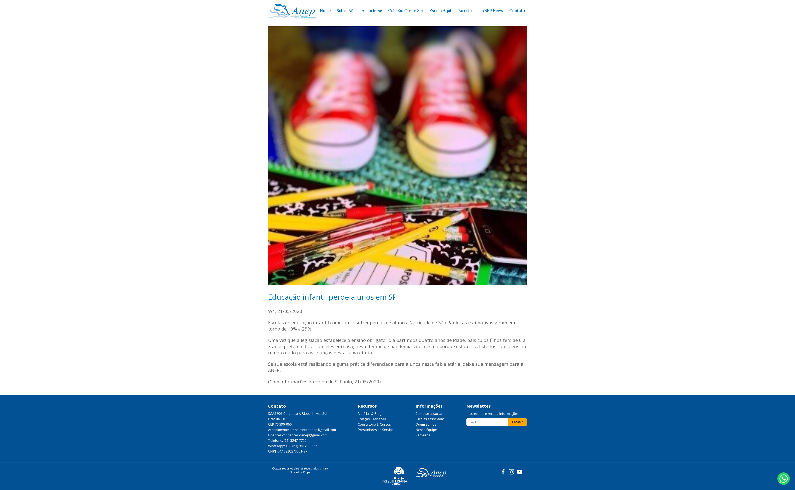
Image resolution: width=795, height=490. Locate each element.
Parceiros (423, 435)
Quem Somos (426, 424)
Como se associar (429, 413)
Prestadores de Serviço (375, 429)
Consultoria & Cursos (374, 424)
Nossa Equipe (426, 429)
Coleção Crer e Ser (372, 419)
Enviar (517, 422)
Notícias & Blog (370, 413)
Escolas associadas (430, 419)
